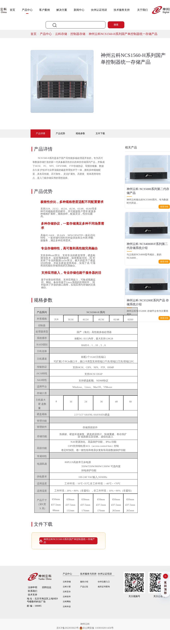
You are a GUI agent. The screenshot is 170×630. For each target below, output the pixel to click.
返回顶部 (165, 587)
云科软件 (67, 596)
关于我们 (142, 9)
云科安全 (67, 591)
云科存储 (62, 34)
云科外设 (67, 606)
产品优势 (60, 133)
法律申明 (32, 587)
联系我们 (32, 591)
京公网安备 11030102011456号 (98, 628)
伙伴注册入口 (104, 582)
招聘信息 (46, 587)
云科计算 (67, 586)
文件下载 (100, 133)
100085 (34, 606)
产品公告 (84, 586)
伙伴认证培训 (99, 9)
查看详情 (164, 207)
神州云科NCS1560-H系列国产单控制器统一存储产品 (123, 34)
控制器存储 (79, 34)
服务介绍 (84, 582)
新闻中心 (79, 9)
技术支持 (32, 594)
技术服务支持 (122, 9)
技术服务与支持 (88, 574)
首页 (12, 9)
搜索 (116, 24)
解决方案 (61, 9)
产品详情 (40, 133)
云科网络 (67, 601)
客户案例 (44, 9)
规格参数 (80, 133)
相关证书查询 (104, 586)
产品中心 (27, 9)
